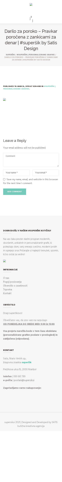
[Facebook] (28, 12)
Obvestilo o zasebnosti (15, 286)
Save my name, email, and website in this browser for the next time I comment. (30, 181)
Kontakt (7, 293)
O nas (6, 278)
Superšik (10, 54)
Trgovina (7, 290)
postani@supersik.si (24, 380)
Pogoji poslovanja (12, 282)
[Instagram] (33, 12)
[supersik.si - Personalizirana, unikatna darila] (31, 5)
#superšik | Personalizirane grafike (36, 54)
